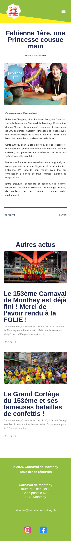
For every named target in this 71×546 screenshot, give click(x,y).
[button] (63, 11)
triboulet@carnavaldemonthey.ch (36, 510)
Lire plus (10, 342)
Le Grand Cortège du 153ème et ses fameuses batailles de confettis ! (33, 403)
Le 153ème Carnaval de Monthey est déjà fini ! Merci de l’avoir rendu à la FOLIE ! (35, 306)
